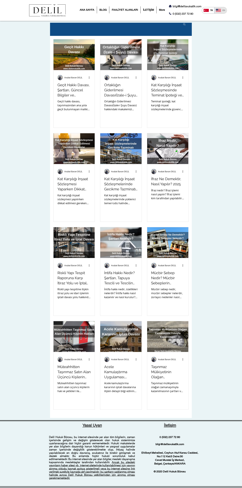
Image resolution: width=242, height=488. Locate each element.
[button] (184, 24)
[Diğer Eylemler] (90, 77)
